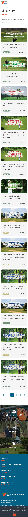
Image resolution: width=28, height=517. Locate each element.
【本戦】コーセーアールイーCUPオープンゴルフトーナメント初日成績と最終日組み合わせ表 (13, 257)
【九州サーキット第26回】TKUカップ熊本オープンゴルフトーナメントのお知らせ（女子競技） (13, 135)
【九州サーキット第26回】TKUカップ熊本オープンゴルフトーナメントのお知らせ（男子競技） (13, 166)
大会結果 (6, 232)
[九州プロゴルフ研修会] (4, 2)
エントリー (6, 52)
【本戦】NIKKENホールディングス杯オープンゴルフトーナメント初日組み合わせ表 (14, 379)
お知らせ (4, 458)
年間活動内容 (6, 470)
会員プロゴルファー (9, 476)
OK (14, 514)
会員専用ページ (7, 482)
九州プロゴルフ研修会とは (11, 464)
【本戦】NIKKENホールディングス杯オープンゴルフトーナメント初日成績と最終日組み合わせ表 (14, 347)
